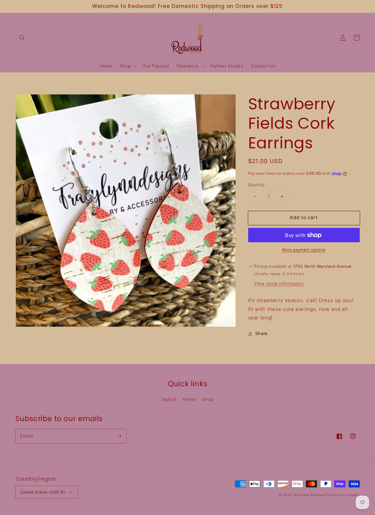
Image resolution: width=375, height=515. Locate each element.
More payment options (303, 250)
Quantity (256, 184)
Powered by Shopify (342, 495)
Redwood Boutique (309, 495)
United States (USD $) (42, 492)
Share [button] (261, 333)
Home (189, 399)
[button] (22, 37)
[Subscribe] (119, 436)
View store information (279, 283)
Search (169, 399)
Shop (208, 399)
